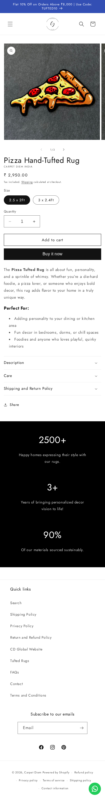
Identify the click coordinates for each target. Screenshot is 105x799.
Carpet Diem (33, 772)
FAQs (14, 672)
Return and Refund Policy (30, 637)
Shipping (27, 182)
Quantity (10, 211)
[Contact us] (95, 789)
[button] (10, 24)
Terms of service (54, 780)
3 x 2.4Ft (46, 200)
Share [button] (14, 404)
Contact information (55, 788)
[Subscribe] (81, 728)
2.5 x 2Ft (17, 200)
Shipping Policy (23, 614)
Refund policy (83, 772)
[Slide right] (63, 149)
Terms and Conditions (28, 695)
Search (16, 602)
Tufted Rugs (19, 660)
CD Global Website (26, 649)
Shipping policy (80, 780)
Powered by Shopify (56, 772)
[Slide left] (41, 149)
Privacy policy (28, 780)
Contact (16, 683)
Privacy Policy (21, 625)
